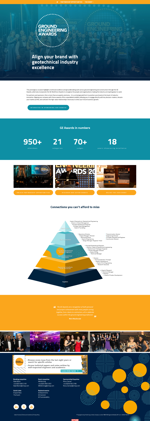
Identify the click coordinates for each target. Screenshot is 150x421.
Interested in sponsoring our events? (48, 108)
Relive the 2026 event (116, 193)
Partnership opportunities (71, 2)
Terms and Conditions (27, 415)
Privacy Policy (36, 415)
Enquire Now (17, 393)
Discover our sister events (75, 193)
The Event (16, 395)
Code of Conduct (18, 415)
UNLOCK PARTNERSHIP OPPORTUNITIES (33, 193)
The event (89, 2)
